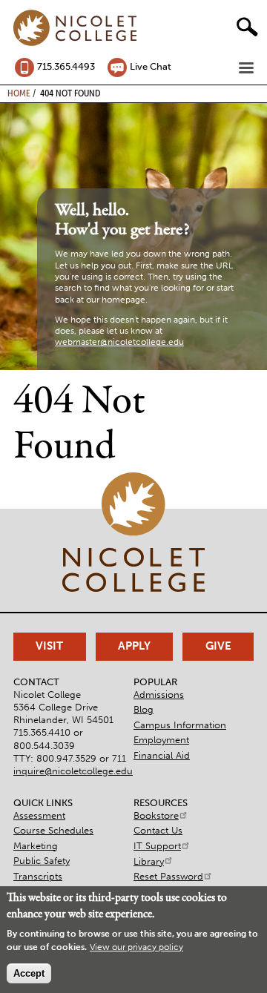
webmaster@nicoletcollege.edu (119, 342)
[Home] (74, 28)
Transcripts (37, 876)
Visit (49, 646)
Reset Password (168, 876)
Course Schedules (53, 830)
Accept (28, 973)
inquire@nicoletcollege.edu (73, 770)
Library (149, 861)
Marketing (35, 845)
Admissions (159, 694)
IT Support (157, 845)
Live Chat (150, 66)
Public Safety (41, 860)
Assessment (39, 815)
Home (18, 93)
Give (218, 646)
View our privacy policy (136, 947)
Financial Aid (162, 755)
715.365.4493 (66, 66)
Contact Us (158, 830)
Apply (134, 646)
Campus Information (180, 724)
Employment (161, 739)
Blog (144, 709)
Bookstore (156, 815)
